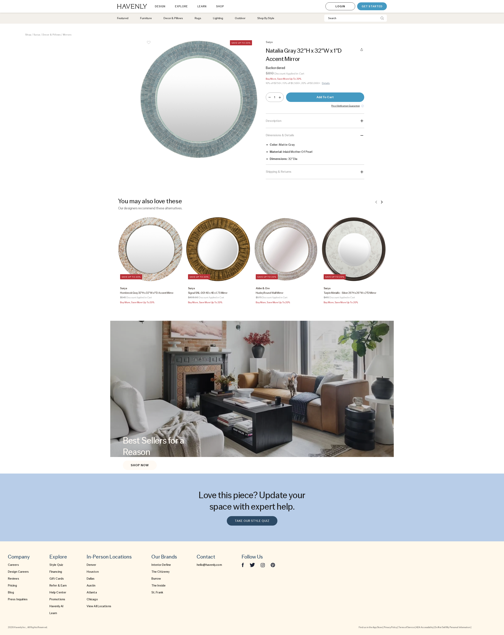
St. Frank (157, 592)
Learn (53, 613)
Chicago (92, 599)
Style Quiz (56, 565)
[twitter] (252, 564)
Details (326, 83)
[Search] (382, 18)
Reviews (13, 578)
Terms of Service (406, 627)
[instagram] (263, 564)
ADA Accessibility (424, 627)
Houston (93, 571)
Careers (13, 565)
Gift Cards (56, 578)
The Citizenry (160, 571)
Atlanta (92, 592)
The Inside (158, 585)
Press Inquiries (18, 599)
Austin (91, 585)
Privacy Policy (390, 627)
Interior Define (161, 565)
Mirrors (67, 34)
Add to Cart (325, 97)
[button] (199, 109)
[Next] (382, 202)
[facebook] (243, 564)
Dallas (91, 578)
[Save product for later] (148, 45)
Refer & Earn (58, 585)
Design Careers (18, 571)
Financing (55, 571)
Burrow (156, 578)
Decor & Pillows (52, 34)
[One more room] (280, 97)
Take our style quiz (252, 521)
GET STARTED (372, 6)
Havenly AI (56, 606)
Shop (28, 34)
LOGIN (340, 6)
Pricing (12, 585)
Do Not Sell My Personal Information (452, 627)
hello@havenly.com (209, 565)
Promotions (57, 599)
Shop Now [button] (140, 465)
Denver (91, 565)
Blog (11, 592)
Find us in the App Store (370, 627)
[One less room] (270, 97)
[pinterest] (273, 564)
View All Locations (99, 606)
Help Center (57, 592)
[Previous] (376, 202)
